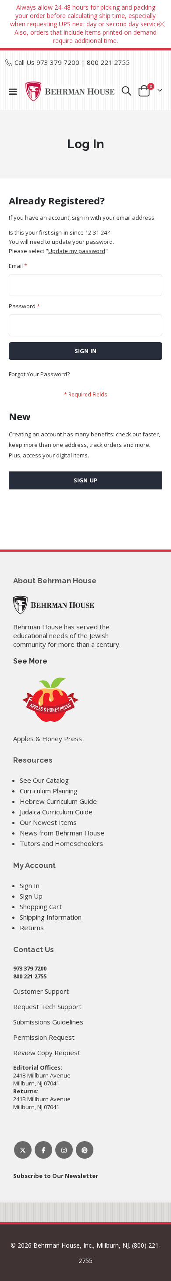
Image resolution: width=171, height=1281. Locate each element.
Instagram (64, 1150)
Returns (32, 927)
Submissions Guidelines (48, 1021)
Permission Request (44, 1037)
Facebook (43, 1150)
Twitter (23, 1150)
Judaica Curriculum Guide (56, 811)
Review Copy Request (46, 1052)
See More (30, 661)
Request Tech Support (47, 1006)
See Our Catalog (44, 780)
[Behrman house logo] (70, 92)
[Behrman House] (53, 604)
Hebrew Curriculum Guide (58, 801)
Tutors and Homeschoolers (61, 843)
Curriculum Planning (49, 790)
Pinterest (84, 1150)
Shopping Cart (41, 906)
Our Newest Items (48, 822)
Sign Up (31, 896)
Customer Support (41, 991)
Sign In (29, 885)
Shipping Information (51, 917)
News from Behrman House (62, 832)
